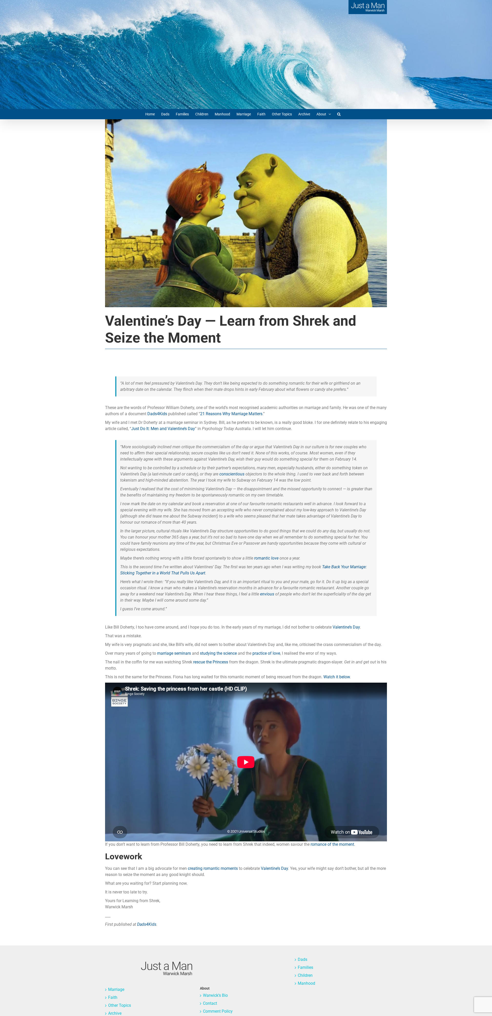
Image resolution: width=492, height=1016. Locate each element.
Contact (210, 1003)
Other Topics (119, 1005)
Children (305, 975)
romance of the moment (332, 844)
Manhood (306, 983)
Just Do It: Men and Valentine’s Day (163, 428)
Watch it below (336, 676)
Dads (302, 959)
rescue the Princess (210, 662)
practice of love (266, 653)
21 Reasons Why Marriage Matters (231, 413)
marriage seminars (174, 653)
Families (305, 967)
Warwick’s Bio (215, 995)
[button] (339, 114)
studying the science (218, 653)
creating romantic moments (213, 868)
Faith (112, 997)
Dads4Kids (157, 413)
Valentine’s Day (346, 627)
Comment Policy (218, 1011)
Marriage (116, 989)
